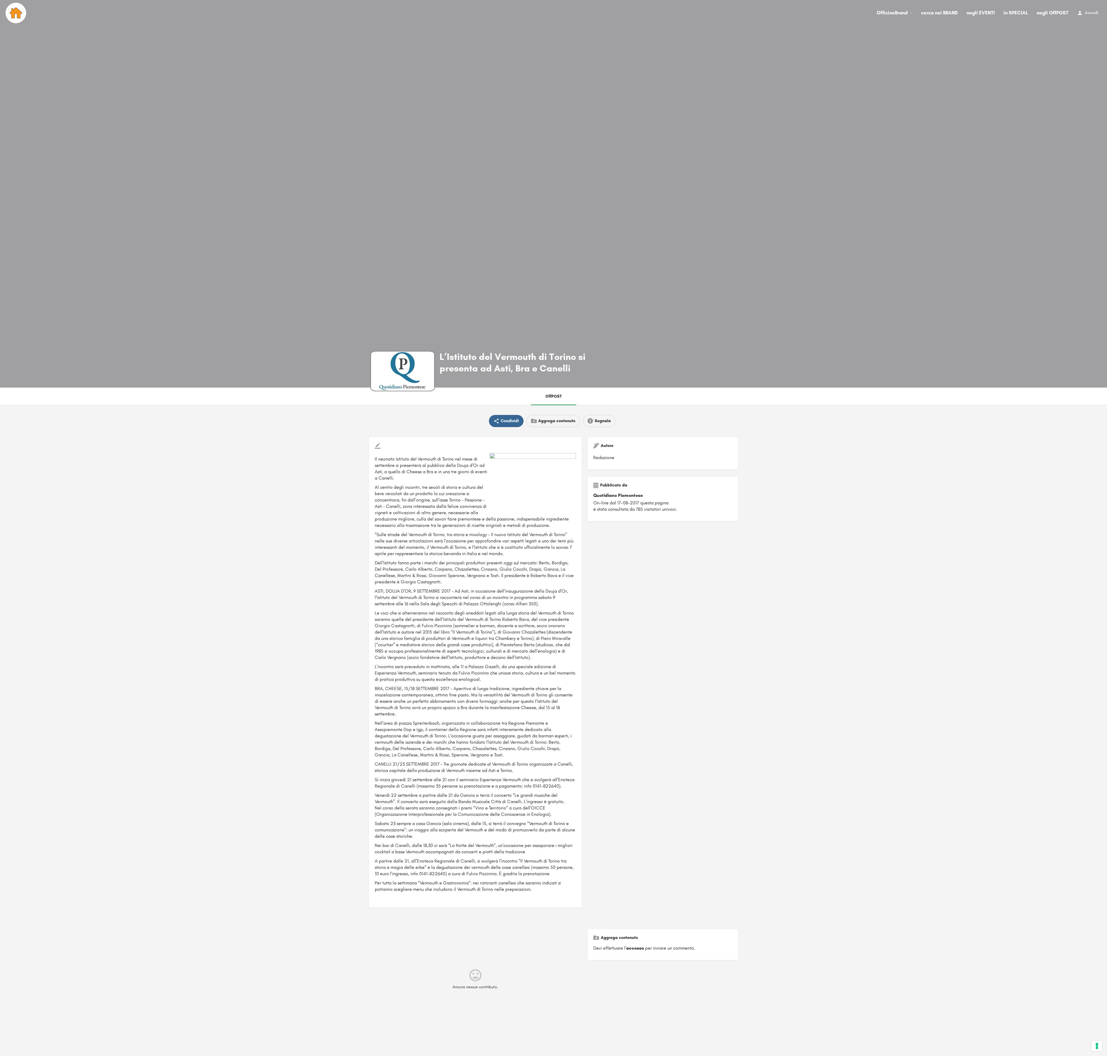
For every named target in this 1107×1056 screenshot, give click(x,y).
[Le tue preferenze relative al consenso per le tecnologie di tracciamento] (1096, 1045)
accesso (635, 948)
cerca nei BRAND (939, 13)
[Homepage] (16, 13)
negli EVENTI (981, 13)
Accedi (1091, 12)
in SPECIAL (1016, 13)
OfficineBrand (892, 13)
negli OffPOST (1052, 13)
